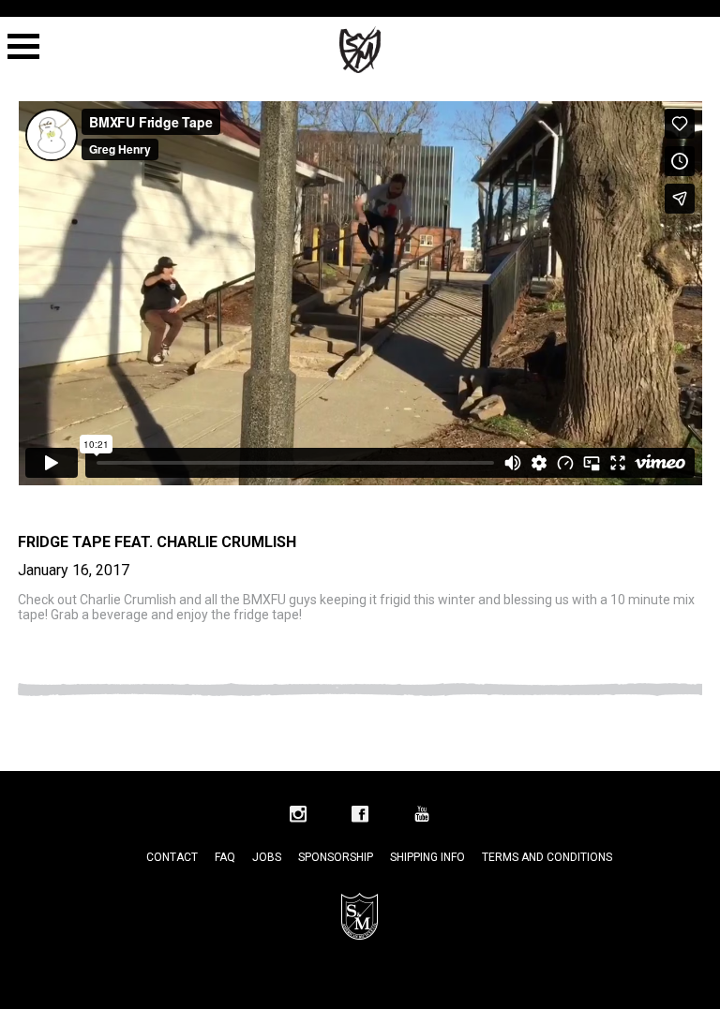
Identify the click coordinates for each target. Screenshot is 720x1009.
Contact (172, 857)
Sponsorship (335, 857)
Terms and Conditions (547, 857)
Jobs (266, 857)
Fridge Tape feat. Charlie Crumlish (157, 542)
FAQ (225, 857)
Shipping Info (427, 857)
